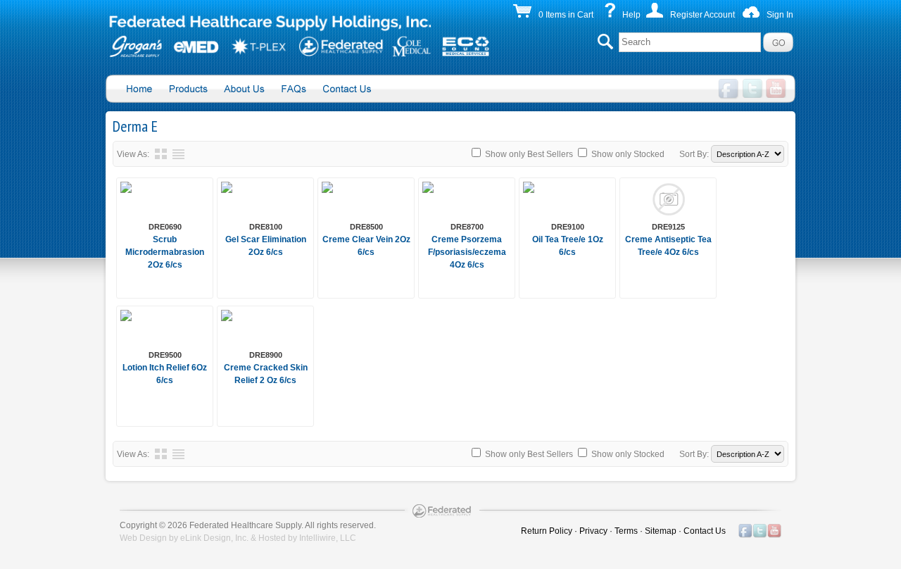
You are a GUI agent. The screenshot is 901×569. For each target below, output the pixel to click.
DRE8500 (366, 227)
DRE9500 (165, 355)
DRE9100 (567, 227)
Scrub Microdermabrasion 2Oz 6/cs (164, 252)
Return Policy (546, 531)
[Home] (299, 38)
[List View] (178, 154)
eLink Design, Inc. (214, 538)
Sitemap (660, 531)
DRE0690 (165, 227)
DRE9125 (668, 227)
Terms (626, 531)
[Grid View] (161, 154)
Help (631, 15)
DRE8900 (265, 355)
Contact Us (704, 531)
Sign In (780, 15)
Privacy (593, 531)
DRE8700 (467, 227)
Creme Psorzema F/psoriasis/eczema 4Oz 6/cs (467, 252)
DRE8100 (265, 227)
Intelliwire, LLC (327, 538)
